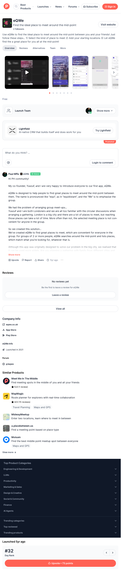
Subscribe (92, 6)
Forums (72, 6)
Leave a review (60, 294)
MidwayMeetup (20, 414)
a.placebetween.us (22, 425)
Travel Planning (21, 407)
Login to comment (102, 162)
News (58, 6)
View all (60, 308)
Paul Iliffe (13, 173)
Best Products (25, 6)
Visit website (108, 24)
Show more (103, 110)
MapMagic (17, 393)
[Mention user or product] (8, 162)
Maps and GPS (42, 407)
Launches (43, 6)
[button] (63, 48)
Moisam (16, 437)
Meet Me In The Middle (24, 378)
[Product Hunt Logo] (7, 6)
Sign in (112, 6)
